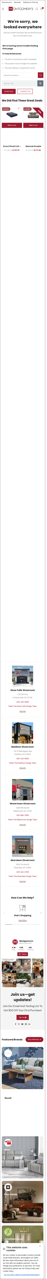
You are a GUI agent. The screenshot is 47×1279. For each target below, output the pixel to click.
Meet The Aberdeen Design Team (23, 876)
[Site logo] (21, 8)
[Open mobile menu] (3, 8)
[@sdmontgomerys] (15, 942)
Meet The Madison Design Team (22, 763)
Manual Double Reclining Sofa (33, 147)
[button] (12, 125)
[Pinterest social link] (26, 1023)
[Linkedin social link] (29, 1023)
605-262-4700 (23, 872)
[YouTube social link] (22, 1023)
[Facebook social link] (15, 1023)
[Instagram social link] (18, 1023)
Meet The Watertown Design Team (22, 819)
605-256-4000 (23, 758)
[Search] (36, 8)
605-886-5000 (23, 815)
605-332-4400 (23, 702)
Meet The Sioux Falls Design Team (22, 706)
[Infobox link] (22, 1067)
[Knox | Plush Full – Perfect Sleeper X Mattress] (12, 115)
